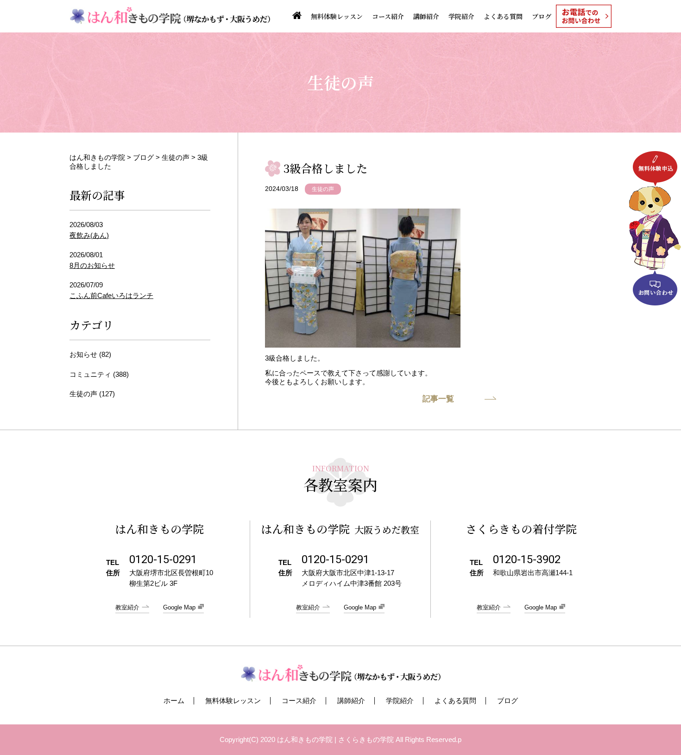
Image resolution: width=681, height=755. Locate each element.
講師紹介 (426, 16)
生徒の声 (323, 189)
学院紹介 (461, 16)
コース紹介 (388, 16)
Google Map (179, 607)
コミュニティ (90, 374)
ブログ (541, 16)
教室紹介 (127, 607)
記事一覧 (438, 398)
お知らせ (83, 354)
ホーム (174, 700)
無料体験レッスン (337, 16)
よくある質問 (503, 16)
